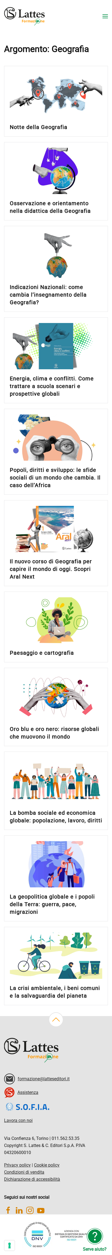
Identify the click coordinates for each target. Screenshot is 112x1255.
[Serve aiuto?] (95, 1235)
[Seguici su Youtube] (41, 1210)
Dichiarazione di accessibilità (32, 1179)
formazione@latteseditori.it (44, 1078)
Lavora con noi (18, 1120)
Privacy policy (17, 1165)
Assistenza (27, 1092)
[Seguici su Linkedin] (19, 1210)
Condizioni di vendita (24, 1172)
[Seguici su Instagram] (30, 1210)
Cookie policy (47, 1165)
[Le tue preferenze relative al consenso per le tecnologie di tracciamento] (9, 1245)
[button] (105, 16)
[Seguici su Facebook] (8, 1210)
